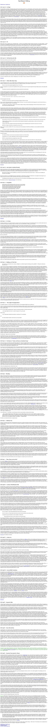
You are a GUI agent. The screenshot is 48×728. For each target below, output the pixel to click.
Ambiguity (15, 590)
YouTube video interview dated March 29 (27, 487)
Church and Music (35, 364)
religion (11, 280)
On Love (23, 590)
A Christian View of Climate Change (38, 679)
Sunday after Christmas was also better (9, 649)
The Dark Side (40, 15)
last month (19, 147)
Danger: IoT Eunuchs (12, 179)
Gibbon (26, 539)
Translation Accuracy (11, 573)
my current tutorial (26, 565)
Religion (6, 461)
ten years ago (26, 239)
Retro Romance (16, 16)
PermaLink (2, 78)
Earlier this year (2, 4)
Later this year (8, 4)
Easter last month (40, 362)
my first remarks (16, 490)
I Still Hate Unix (33, 403)
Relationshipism (32, 54)
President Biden (14, 338)
